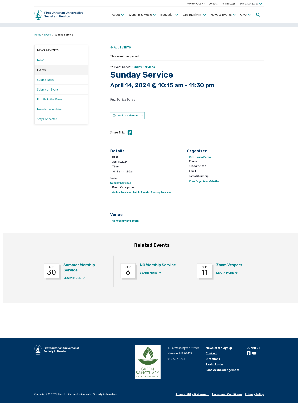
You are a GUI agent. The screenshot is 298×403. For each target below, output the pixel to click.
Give (243, 14)
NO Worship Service (158, 265)
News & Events (221, 14)
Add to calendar (128, 115)
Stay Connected (47, 119)
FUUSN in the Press (49, 99)
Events (48, 34)
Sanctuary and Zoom (125, 220)
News (40, 60)
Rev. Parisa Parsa (200, 157)
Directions (213, 359)
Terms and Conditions (227, 394)
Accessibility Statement (192, 394)
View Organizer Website (204, 181)
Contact (213, 3)
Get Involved (192, 15)
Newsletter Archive (49, 109)
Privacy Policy (254, 394)
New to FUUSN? (195, 3)
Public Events (141, 192)
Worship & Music (140, 14)
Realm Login (229, 3)
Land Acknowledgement (223, 370)
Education (167, 14)
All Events (122, 47)
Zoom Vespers (229, 265)
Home (37, 34)
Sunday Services (120, 183)
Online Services (122, 192)
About (116, 14)
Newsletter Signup (219, 348)
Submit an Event (47, 89)
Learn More (74, 278)
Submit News (45, 80)
